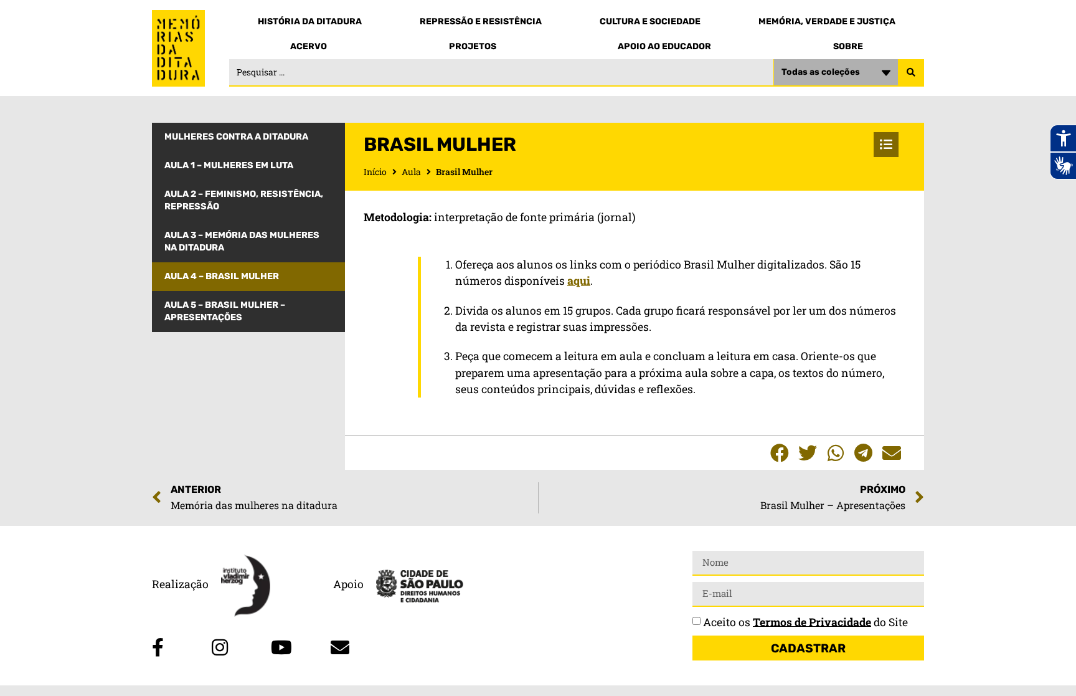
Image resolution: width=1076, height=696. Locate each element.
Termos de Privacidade (812, 621)
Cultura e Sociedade (650, 21)
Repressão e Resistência (481, 21)
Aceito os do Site (805, 621)
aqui (578, 281)
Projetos (472, 46)
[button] (779, 453)
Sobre (848, 46)
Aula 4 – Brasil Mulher (221, 276)
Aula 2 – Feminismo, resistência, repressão (243, 200)
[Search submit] (911, 73)
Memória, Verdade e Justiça (826, 21)
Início (375, 172)
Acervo (308, 46)
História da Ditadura (310, 21)
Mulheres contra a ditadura (236, 136)
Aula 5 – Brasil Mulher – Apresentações (224, 311)
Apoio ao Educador (664, 46)
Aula (411, 172)
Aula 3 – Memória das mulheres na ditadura (241, 241)
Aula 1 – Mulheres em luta (228, 165)
